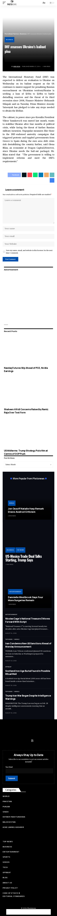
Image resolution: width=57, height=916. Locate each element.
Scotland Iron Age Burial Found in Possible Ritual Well (27, 672)
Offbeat (8, 667)
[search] (39, 3)
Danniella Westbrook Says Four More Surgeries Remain (25, 599)
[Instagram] (27, 741)
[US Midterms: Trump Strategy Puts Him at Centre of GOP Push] (28, 433)
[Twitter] (11, 741)
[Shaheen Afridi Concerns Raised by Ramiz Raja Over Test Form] (28, 391)
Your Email (9, 767)
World (11, 503)
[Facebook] (6, 741)
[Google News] (22, 741)
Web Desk (16, 66)
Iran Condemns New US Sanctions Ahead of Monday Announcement (28, 645)
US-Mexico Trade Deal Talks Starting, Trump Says (23, 558)
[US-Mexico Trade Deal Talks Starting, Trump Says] (28, 539)
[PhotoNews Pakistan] (12, 3)
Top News (20, 550)
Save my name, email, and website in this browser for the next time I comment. (29, 252)
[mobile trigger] (5, 3)
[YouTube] (16, 741)
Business (9, 40)
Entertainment (15, 592)
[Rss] (32, 741)
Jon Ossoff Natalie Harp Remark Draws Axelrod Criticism (26, 510)
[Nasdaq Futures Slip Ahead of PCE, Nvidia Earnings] (28, 350)
